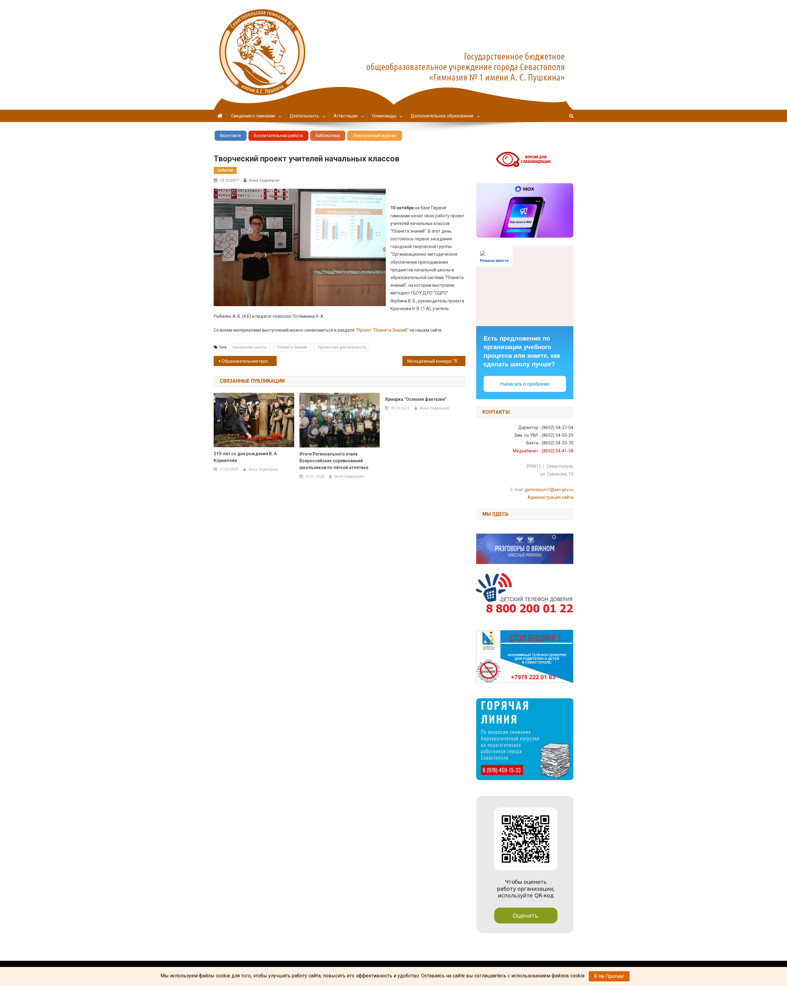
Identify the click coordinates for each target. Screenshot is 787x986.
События (225, 170)
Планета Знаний (292, 347)
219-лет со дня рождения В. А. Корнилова (246, 457)
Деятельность (304, 115)
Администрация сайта (550, 497)
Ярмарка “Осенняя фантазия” (415, 399)
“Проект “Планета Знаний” (382, 330)
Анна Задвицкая (264, 180)
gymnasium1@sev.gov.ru (549, 489)
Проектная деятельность (342, 347)
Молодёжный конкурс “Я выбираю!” (436, 361)
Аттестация (346, 115)
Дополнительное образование (442, 115)
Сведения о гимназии (253, 115)
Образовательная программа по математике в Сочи (249, 361)
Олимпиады (384, 115)
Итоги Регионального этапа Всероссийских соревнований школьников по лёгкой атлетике (333, 461)
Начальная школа (249, 347)
